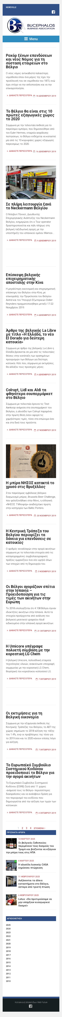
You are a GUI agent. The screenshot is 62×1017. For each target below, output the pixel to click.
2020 (8, 944)
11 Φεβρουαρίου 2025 (29, 876)
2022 (8, 936)
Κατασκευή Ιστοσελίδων (26, 1002)
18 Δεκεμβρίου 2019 (46, 96)
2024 (8, 929)
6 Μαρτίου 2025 (26, 861)
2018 (8, 951)
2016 (8, 959)
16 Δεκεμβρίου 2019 (46, 151)
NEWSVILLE (11, 7)
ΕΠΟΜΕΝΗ (39, 828)
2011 (8, 977)
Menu (33, 39)
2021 (8, 940)
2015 (8, 962)
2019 (8, 947)
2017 (8, 955)
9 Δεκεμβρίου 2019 (46, 241)
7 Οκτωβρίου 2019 (47, 679)
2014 (8, 966)
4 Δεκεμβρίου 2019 (46, 315)
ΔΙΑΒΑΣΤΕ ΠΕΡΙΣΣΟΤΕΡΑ (20, 95)
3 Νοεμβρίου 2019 (47, 571)
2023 (8, 932)
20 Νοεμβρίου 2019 (46, 515)
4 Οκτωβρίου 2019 (47, 813)
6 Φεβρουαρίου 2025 (28, 895)
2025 (8, 925)
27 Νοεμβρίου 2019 (46, 430)
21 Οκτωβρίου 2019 (46, 631)
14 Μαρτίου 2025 (26, 839)
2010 (8, 981)
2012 (8, 974)
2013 (8, 970)
